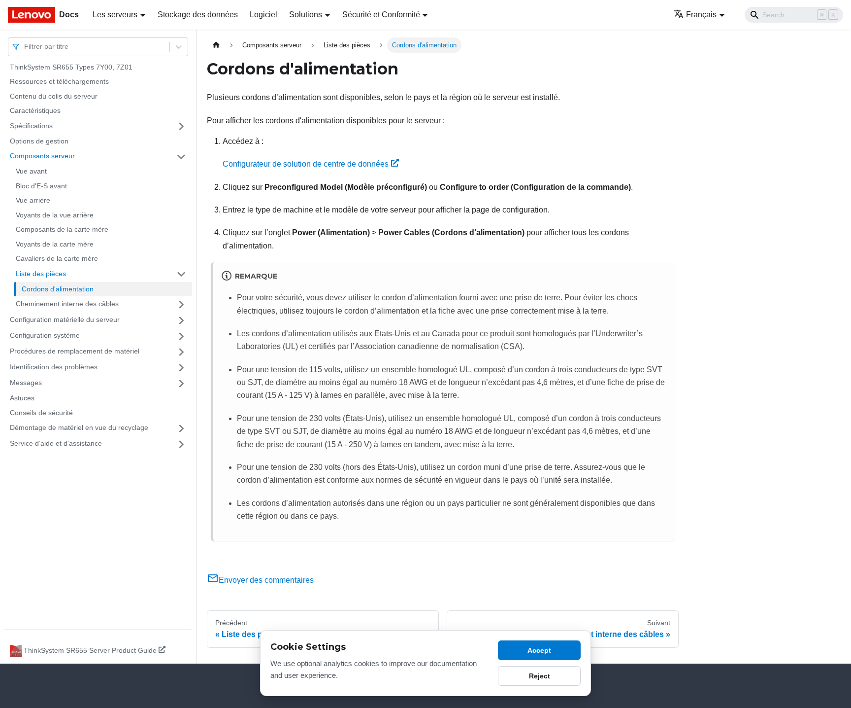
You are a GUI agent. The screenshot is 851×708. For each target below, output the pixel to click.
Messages (26, 383)
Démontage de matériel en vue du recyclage (79, 428)
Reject (539, 676)
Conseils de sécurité (41, 413)
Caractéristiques (35, 111)
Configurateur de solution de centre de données (306, 164)
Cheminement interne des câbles (67, 304)
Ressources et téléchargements (59, 82)
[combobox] (25, 46)
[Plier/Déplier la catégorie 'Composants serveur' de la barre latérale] (181, 157)
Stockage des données (198, 14)
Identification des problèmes (54, 367)
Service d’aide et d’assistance (56, 444)
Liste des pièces (41, 274)
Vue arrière (33, 201)
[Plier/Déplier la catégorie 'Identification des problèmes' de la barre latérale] (181, 368)
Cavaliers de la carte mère (57, 259)
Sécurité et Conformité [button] (381, 14)
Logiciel (263, 14)
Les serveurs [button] (115, 14)
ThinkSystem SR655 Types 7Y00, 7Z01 (71, 67)
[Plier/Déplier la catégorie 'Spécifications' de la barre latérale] (181, 126)
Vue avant (31, 172)
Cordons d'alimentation (58, 289)
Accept (539, 650)
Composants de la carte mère (62, 230)
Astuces (22, 398)
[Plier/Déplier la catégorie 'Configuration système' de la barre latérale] (181, 336)
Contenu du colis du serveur (54, 96)
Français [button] (701, 14)
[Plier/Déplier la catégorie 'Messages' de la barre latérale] (181, 383)
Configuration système (45, 336)
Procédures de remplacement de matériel (74, 351)
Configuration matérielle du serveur (65, 320)
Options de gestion (39, 141)
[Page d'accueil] (216, 45)
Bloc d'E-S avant (41, 186)
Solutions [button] (305, 14)
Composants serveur (42, 156)
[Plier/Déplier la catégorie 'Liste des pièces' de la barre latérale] (181, 274)
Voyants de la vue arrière (55, 215)
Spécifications (31, 126)
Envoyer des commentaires (266, 580)
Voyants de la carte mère (55, 244)
